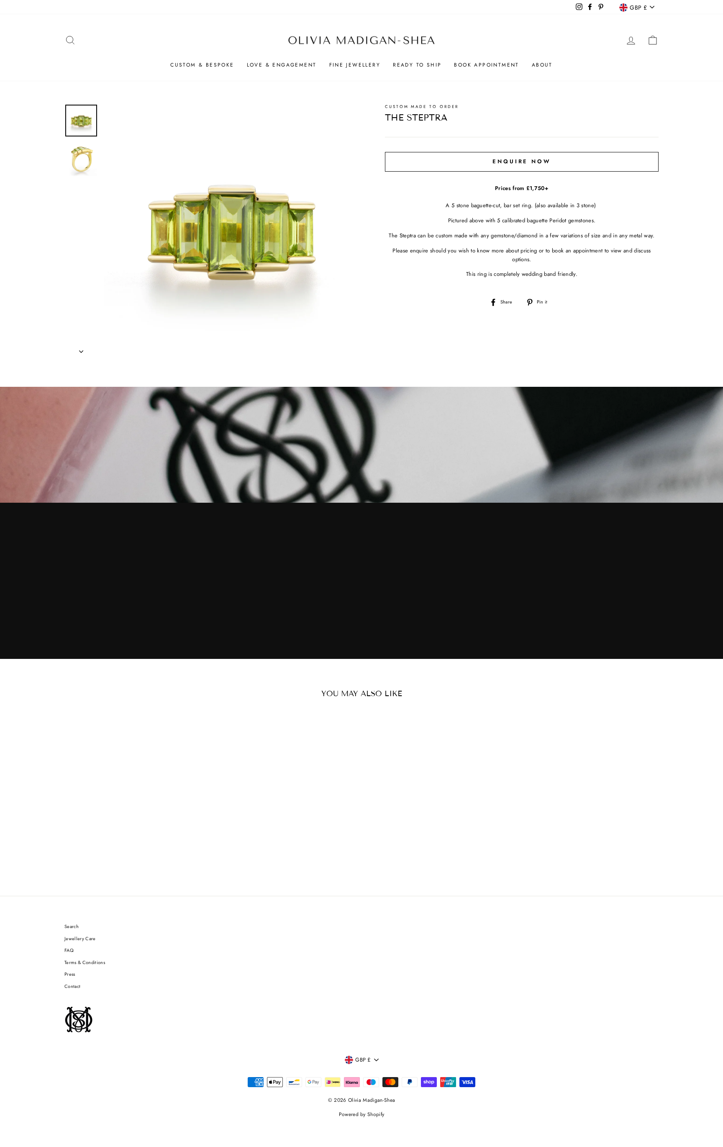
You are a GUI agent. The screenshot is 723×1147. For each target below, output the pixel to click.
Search (71, 926)
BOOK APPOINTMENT (486, 65)
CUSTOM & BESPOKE (202, 65)
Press (69, 974)
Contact (72, 986)
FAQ (69, 950)
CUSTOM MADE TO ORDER (422, 107)
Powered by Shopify (362, 1114)
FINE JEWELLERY (355, 65)
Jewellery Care (80, 938)
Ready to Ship (417, 65)
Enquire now (521, 161)
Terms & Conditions (84, 962)
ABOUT (542, 65)
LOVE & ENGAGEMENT (282, 65)
